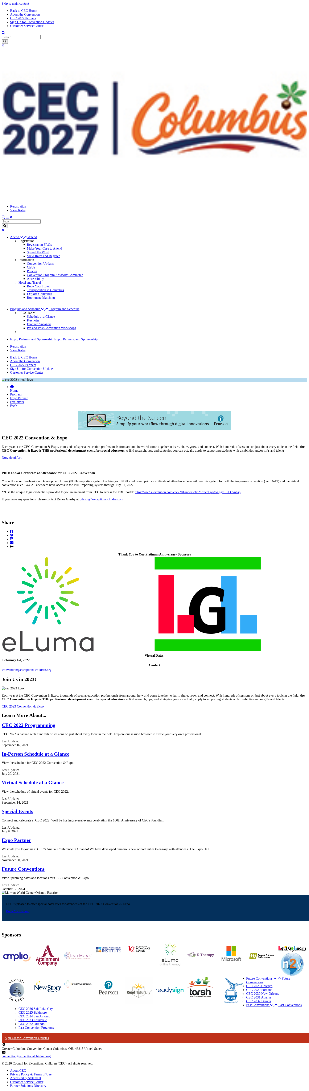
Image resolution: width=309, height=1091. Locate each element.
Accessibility (35, 278)
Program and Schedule (64, 309)
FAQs (14, 405)
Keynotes (33, 320)
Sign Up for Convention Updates (32, 22)
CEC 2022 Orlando (31, 1024)
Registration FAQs (39, 244)
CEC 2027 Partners (23, 18)
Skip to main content (15, 3)
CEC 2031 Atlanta (258, 997)
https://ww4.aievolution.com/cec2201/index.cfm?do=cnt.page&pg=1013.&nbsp (187, 492)
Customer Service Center (26, 26)
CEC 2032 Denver (258, 1001)
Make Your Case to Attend (44, 248)
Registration (18, 206)
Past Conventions (290, 1005)
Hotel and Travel (29, 282)
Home (14, 390)
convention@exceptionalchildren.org (26, 670)
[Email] (11, 543)
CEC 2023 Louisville (32, 1020)
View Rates (17, 210)
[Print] (11, 546)
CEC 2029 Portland (259, 990)
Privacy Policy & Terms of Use (31, 1074)
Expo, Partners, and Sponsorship (31, 339)
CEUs (31, 267)
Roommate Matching (41, 297)
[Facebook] (11, 531)
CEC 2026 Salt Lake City (35, 1008)
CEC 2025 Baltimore (32, 1012)
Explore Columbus (39, 294)
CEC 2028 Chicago (259, 986)
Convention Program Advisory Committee (55, 275)
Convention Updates (40, 263)
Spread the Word (38, 252)
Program (15, 394)
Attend (32, 237)
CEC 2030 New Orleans (262, 993)
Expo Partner (19, 398)
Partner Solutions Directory (28, 1085)
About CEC (18, 1070)
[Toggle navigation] (9, 217)
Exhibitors (17, 402)
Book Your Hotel (38, 286)
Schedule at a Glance (41, 316)
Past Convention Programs (36, 1027)
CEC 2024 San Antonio (34, 1016)
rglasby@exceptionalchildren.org (101, 499)
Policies (32, 271)
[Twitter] (11, 535)
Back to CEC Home (23, 10)
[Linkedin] (11, 539)
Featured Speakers (39, 324)
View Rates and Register (43, 256)
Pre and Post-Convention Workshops (51, 328)
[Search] (5, 41)
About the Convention (25, 14)
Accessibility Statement (25, 1078)
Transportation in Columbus (45, 290)
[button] (19, 237)
